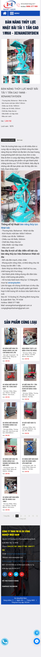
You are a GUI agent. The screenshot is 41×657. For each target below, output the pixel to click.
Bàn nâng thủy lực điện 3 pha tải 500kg (29, 349)
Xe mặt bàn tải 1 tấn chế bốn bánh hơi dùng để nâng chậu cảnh (29, 388)
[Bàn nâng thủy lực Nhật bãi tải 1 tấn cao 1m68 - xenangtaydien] (6, 79)
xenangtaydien (14, 283)
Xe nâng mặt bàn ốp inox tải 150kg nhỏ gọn (10, 387)
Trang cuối (22, 519)
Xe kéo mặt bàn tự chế (29, 424)
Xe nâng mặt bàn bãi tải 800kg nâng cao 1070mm (10, 425)
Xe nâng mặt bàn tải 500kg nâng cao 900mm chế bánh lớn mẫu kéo (10, 462)
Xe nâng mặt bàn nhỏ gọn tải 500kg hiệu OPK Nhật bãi (30, 461)
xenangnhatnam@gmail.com (16, 554)
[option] (6, 79)
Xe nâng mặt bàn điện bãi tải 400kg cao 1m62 (11, 499)
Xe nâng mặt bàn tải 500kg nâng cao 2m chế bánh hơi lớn (10, 350)
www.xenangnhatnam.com (12, 561)
